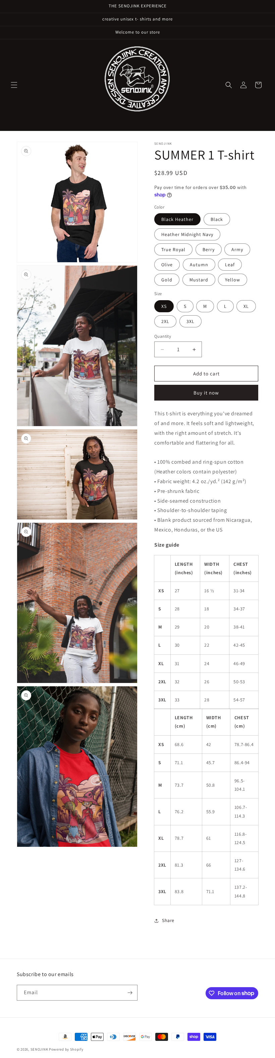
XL (246, 306)
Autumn (199, 265)
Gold (166, 280)
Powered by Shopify (66, 1049)
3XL (190, 321)
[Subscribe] (129, 993)
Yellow (232, 280)
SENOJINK (39, 1049)
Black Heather (177, 219)
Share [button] (168, 920)
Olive (167, 265)
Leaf (230, 265)
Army (237, 249)
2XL (165, 321)
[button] (14, 85)
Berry (209, 249)
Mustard (198, 280)
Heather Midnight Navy (187, 234)
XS (164, 306)
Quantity (162, 336)
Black (217, 219)
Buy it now (206, 392)
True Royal (173, 249)
